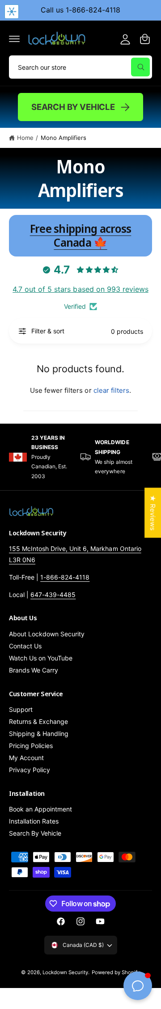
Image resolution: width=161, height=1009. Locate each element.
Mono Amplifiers (63, 137)
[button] (14, 39)
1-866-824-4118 (64, 577)
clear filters (111, 390)
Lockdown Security (65, 972)
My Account (26, 757)
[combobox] (80, 67)
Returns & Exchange (38, 721)
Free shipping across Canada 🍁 (80, 235)
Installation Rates (34, 821)
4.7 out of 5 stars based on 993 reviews (80, 289)
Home (25, 137)
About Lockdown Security (47, 634)
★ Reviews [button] (152, 512)
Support (21, 709)
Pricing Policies (31, 745)
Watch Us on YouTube (40, 658)
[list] (80, 457)
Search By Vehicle (73, 107)
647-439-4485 (53, 594)
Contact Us (25, 646)
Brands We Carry (33, 670)
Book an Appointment (40, 809)
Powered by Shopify (116, 972)
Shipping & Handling (38, 733)
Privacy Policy (29, 770)
